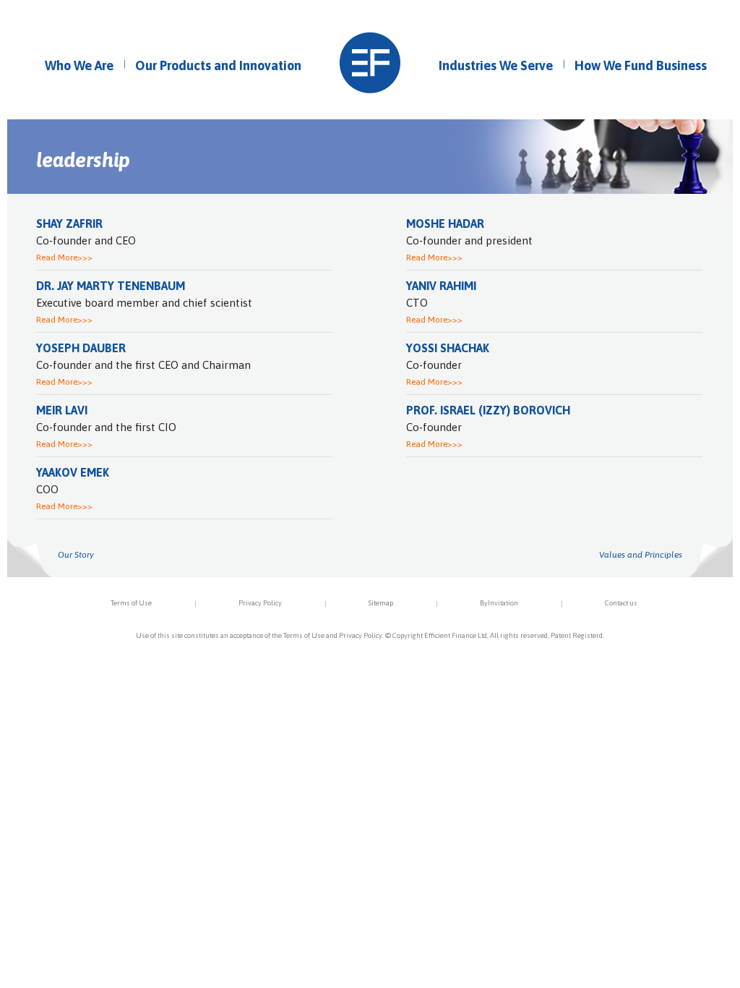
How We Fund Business (641, 65)
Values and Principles (640, 555)
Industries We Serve (496, 65)
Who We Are (79, 65)
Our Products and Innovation (218, 65)
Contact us (621, 603)
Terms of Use (131, 603)
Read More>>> (64, 257)
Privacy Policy (260, 603)
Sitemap (381, 603)
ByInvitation (499, 603)
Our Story (76, 555)
